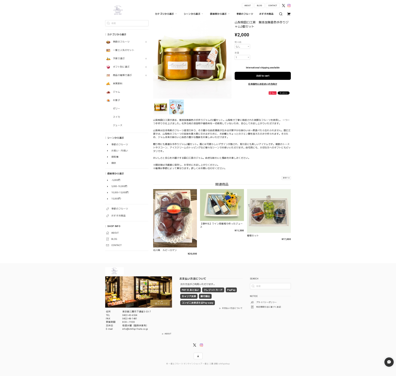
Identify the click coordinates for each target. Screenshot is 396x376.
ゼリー (116, 108)
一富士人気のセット (123, 50)
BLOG (259, 5)
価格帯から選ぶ (218, 14)
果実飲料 (117, 83)
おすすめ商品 (266, 14)
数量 (237, 53)
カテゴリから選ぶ (164, 14)
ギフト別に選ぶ (121, 67)
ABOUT (247, 5)
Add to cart (262, 75)
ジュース (117, 125)
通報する (286, 178)
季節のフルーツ (245, 14)
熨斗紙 (238, 42)
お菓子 (116, 100)
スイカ (116, 117)
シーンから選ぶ (192, 14)
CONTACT (272, 5)
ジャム (116, 92)
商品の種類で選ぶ (122, 75)
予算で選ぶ (119, 58)
